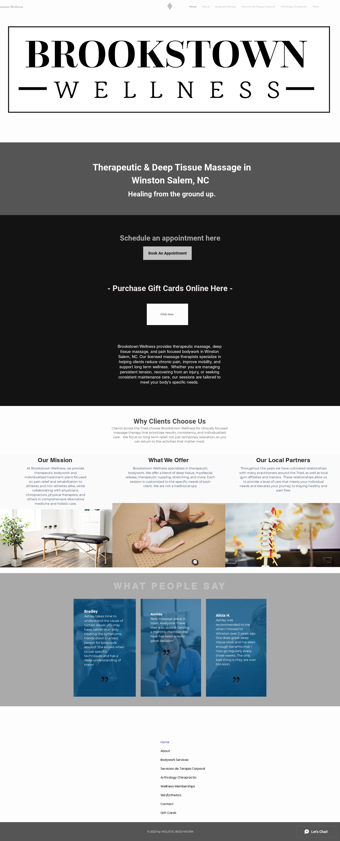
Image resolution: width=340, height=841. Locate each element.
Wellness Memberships (170, 786)
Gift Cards (168, 813)
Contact (167, 804)
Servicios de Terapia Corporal (170, 768)
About (165, 751)
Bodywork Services (170, 760)
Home (165, 742)
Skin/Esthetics (170, 795)
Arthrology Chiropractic (170, 777)
